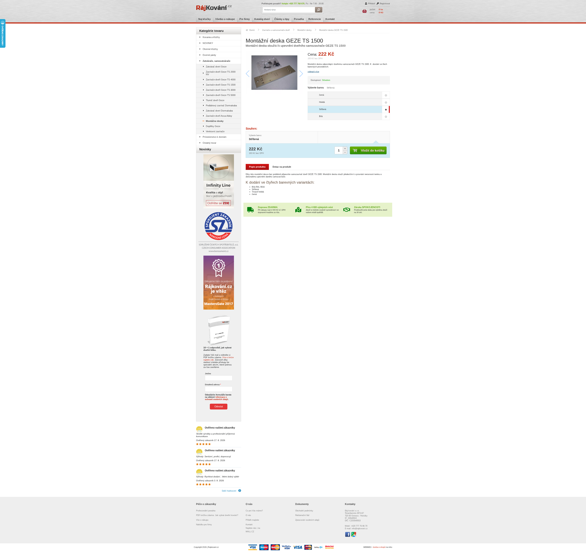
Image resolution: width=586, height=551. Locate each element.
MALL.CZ (250, 531)
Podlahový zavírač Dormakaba (221, 105)
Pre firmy (244, 19)
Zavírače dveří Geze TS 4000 (220, 79)
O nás (248, 515)
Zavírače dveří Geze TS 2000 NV (220, 73)
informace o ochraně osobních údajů (216, 398)
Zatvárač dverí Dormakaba (219, 110)
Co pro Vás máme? (254, 511)
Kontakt (330, 19)
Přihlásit (371, 3)
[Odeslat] (318, 10)
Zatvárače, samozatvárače (216, 61)
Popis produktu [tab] (257, 167)
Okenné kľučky (210, 49)
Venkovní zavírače (215, 131)
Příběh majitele (252, 520)
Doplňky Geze (213, 126)
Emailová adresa (212, 385)
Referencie (314, 19)
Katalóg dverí (262, 19)
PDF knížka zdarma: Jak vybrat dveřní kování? (217, 515)
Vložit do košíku (372, 150)
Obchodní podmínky (304, 511)
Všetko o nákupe (225, 19)
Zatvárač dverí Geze (216, 66)
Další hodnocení (229, 491)
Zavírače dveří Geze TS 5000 (220, 95)
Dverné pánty (209, 55)
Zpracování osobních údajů (307, 520)
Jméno (208, 374)
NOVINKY (208, 43)
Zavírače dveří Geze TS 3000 (220, 90)
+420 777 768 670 (296, 3)
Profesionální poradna (205, 511)
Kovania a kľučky (211, 37)
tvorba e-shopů (379, 547)
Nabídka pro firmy (204, 524)
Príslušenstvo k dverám (214, 137)
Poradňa (299, 19)
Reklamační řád (302, 515)
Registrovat (385, 3)
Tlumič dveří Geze (215, 100)
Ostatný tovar (209, 143)
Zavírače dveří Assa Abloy (219, 116)
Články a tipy (281, 19)
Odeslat (218, 406)
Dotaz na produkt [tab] (282, 167)
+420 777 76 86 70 (359, 526)
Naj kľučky (204, 19)
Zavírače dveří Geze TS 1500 (220, 84)
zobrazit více (313, 71)
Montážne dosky (214, 121)
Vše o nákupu (202, 520)
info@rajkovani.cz (360, 528)
